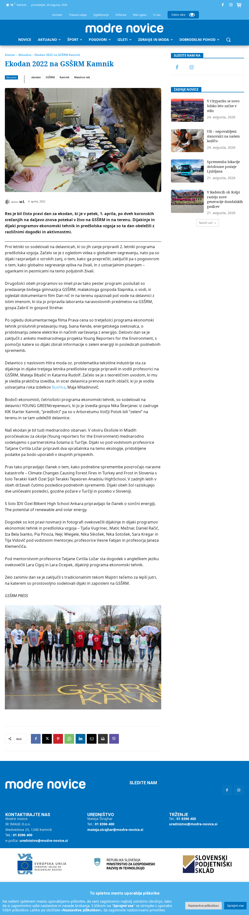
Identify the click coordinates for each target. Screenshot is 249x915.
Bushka (58, 387)
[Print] (103, 739)
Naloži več (206, 223)
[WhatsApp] (69, 739)
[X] (47, 739)
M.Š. (22, 202)
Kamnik (64, 77)
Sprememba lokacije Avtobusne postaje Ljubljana (223, 166)
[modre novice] (124, 27)
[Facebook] (222, 5)
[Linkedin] (80, 739)
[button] (228, 39)
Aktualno (24, 55)
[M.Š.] (8, 202)
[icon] (239, 5)
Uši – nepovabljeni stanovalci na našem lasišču (223, 136)
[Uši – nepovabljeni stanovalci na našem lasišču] (187, 140)
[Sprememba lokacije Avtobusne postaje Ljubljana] (187, 171)
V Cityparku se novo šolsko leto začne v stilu (223, 106)
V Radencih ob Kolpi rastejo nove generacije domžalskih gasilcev (225, 199)
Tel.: (18, 835)
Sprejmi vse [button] (235, 905)
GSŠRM (50, 77)
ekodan (36, 77)
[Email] (92, 739)
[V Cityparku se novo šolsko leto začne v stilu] (187, 110)
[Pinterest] (58, 739)
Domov (10, 55)
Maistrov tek (82, 77)
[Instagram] (230, 5)
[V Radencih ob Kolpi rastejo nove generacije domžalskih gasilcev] (187, 201)
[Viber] (114, 739)
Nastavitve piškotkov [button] (203, 905)
